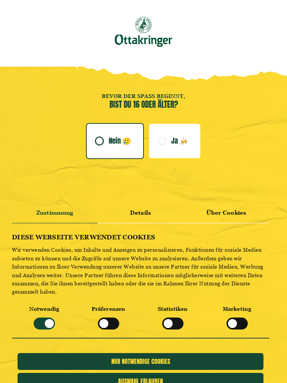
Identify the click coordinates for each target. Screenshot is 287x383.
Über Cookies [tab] (226, 212)
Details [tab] (140, 212)
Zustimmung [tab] (54, 212)
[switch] (108, 324)
